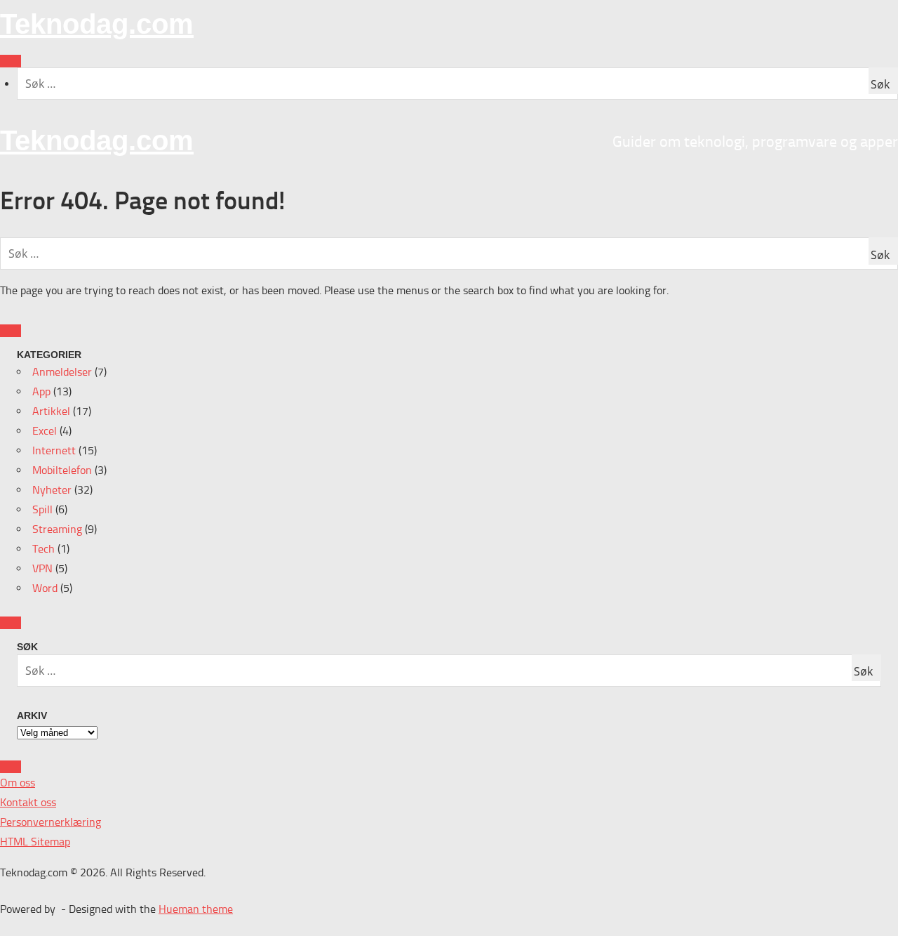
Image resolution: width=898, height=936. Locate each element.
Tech (43, 548)
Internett (54, 450)
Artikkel (51, 411)
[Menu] (10, 61)
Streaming (57, 529)
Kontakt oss (28, 802)
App (41, 391)
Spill (42, 509)
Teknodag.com (97, 23)
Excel (44, 430)
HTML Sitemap (35, 841)
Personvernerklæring (50, 822)
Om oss (17, 782)
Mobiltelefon (62, 470)
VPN (42, 568)
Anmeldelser (62, 371)
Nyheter (52, 489)
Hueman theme (196, 909)
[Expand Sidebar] (10, 330)
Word (45, 588)
